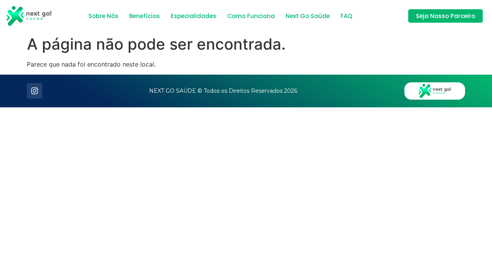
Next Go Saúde (308, 16)
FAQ (346, 16)
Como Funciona (251, 16)
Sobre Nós (103, 16)
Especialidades (193, 16)
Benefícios (144, 16)
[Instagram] (34, 90)
